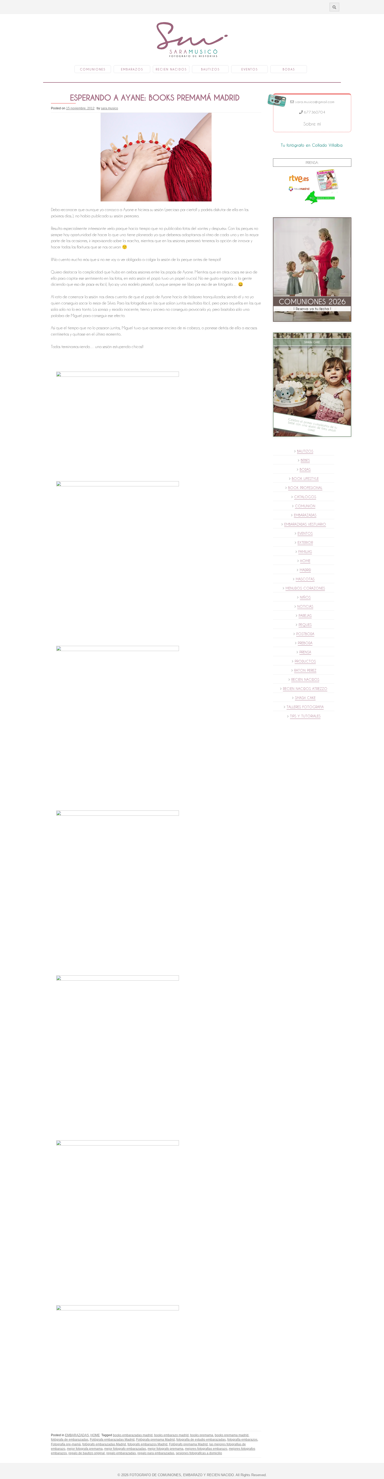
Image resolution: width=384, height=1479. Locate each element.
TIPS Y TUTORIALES (305, 716)
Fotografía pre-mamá (66, 1444)
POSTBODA (305, 634)
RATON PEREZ (305, 670)
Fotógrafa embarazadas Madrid (112, 1439)
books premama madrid (231, 1435)
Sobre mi (312, 123)
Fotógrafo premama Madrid (188, 1444)
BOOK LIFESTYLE (305, 478)
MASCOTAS (305, 579)
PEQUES (305, 625)
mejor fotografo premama (165, 1449)
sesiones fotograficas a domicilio (199, 1453)
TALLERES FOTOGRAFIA (305, 707)
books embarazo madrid (171, 1435)
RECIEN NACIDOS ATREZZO (305, 688)
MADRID (305, 570)
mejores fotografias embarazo (206, 1449)
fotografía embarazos (242, 1439)
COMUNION (305, 506)
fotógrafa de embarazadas (69, 1439)
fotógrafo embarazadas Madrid (104, 1444)
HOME (95, 1435)
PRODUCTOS (305, 661)
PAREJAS (305, 615)
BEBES (305, 460)
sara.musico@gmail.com (314, 102)
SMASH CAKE (305, 698)
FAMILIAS (305, 551)
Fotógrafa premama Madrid (155, 1439)
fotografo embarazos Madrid (147, 1444)
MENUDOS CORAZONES (305, 588)
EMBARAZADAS (77, 1435)
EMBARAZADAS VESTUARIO (305, 524)
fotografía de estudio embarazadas (201, 1439)
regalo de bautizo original (86, 1453)
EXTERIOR (305, 542)
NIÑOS (305, 597)
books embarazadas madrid (133, 1435)
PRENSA (305, 652)
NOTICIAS (305, 606)
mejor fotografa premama (85, 1449)
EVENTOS (305, 533)
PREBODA (305, 643)
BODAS (305, 469)
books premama (201, 1435)
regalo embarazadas (121, 1453)
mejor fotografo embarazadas (125, 1449)
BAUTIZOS (305, 451)
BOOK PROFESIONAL (305, 488)
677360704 (314, 112)
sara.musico (109, 108)
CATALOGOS (305, 497)
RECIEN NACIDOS (305, 679)
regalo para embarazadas (155, 1453)
